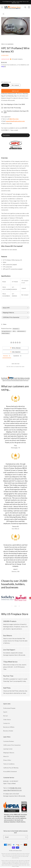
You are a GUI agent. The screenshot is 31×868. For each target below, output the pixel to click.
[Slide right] (19, 606)
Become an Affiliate (8, 727)
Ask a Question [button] (16, 352)
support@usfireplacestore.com (15, 121)
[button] (2, 7)
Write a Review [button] (16, 348)
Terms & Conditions (9, 764)
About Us (6, 756)
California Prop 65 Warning (10, 767)
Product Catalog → (6, 333)
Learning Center (7, 749)
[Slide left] (12, 606)
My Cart (5, 715)
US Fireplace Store (17, 850)
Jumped (5, 85)
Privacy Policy (7, 760)
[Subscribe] (26, 837)
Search (5, 712)
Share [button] (4, 324)
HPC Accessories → (21, 331)
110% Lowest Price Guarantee (12, 745)
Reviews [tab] (5, 355)
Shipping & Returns (8, 752)
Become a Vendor (8, 730)
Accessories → (16, 328)
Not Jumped (15, 85)
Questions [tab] (16, 355)
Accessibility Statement (10, 771)
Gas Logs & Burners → (6, 331)
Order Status (7, 719)
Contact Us (6, 723)
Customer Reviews (8, 741)
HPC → (14, 331)
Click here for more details (9, 249)
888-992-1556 (13, 119)
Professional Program (9, 708)
